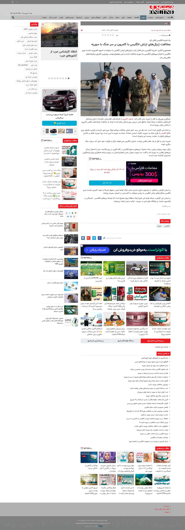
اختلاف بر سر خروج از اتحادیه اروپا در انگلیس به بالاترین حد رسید (147, 418)
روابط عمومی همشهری (115, 2)
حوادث (44, 17)
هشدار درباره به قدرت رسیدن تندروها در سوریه (153, 373)
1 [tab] (68, 78)
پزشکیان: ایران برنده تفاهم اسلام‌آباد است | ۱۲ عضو (150, 23)
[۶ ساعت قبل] (59, 34)
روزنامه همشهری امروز (167, 2)
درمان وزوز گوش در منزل (55, 283)
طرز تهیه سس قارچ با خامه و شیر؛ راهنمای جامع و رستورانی (52, 295)
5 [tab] (57, 78)
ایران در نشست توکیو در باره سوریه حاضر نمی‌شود (152, 430)
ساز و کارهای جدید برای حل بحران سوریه (155, 365)
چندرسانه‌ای (70, 17)
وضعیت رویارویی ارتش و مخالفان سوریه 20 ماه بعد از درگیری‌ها (147, 411)
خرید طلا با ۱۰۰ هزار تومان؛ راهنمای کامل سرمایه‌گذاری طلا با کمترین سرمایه (52, 309)
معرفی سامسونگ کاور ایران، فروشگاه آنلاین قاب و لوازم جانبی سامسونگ (52, 320)
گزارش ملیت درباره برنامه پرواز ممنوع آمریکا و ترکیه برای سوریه (148, 381)
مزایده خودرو (33, 53)
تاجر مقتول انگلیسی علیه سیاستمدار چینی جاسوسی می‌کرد (149, 369)
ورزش (87, 17)
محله (117, 17)
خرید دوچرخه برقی (31, 61)
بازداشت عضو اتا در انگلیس (159, 437)
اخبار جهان (159, 30)
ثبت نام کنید (107, 182)
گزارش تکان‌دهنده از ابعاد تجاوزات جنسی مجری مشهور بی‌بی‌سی (147, 403)
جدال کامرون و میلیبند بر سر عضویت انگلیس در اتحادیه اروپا (148, 441)
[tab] (156, 340)
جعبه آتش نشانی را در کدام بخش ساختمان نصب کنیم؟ (52, 224)
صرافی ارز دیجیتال (31, 69)
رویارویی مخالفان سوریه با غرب (158, 384)
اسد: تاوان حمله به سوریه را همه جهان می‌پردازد (152, 392)
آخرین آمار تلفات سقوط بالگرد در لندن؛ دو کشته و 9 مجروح (149, 399)
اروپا (152, 30)
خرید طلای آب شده (31, 49)
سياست (150, 17)
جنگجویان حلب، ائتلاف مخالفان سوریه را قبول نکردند (151, 426)
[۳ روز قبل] (71, 298)
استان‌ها (79, 17)
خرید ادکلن (20, 41)
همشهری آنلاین (160, 9)
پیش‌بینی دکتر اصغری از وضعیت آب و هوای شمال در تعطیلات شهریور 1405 (52, 261)
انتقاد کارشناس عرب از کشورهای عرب (63, 53)
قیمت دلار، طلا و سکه (162, 509)
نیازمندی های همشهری (152, 2)
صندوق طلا (33, 73)
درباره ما (166, 506)
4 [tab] (60, 78)
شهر (123, 17)
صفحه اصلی (167, 30)
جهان (143, 17)
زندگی (111, 17)
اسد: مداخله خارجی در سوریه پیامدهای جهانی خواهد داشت (149, 388)
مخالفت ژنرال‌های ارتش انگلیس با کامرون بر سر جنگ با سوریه (131, 44)
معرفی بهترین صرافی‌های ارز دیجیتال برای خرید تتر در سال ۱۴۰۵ (53, 214)
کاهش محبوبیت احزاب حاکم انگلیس (156, 407)
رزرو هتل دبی (32, 89)
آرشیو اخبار (159, 17)
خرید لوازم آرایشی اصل (30, 45)
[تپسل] (90, 159)
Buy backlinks (23, 65)
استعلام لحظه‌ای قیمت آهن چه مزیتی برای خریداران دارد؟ (53, 236)
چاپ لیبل (34, 65)
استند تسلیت (21, 53)
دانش (105, 17)
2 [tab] (65, 78)
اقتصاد (136, 17)
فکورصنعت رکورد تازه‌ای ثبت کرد (53, 271)
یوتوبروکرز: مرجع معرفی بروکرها (27, 81)
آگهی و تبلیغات (139, 2)
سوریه (159, 226)
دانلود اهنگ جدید (31, 85)
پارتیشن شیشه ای (31, 77)
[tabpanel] (59, 41)
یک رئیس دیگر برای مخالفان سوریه (157, 396)
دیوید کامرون (127, 118)
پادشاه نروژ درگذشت (161, 347)
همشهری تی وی (128, 2)
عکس (61, 17)
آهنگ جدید (33, 57)
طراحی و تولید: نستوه (91, 526)
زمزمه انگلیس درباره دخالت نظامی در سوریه (154, 434)
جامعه (129, 17)
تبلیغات (166, 512)
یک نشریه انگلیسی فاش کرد (160, 40)
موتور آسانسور (32, 33)
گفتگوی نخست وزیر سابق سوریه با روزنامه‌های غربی (151, 362)
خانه (169, 17)
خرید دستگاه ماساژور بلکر (29, 37)
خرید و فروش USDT (30, 29)
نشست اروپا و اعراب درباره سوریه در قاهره (154, 415)
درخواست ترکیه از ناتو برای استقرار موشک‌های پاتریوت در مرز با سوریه (146, 377)
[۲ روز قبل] (71, 238)
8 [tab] (49, 78)
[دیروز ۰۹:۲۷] (71, 215)
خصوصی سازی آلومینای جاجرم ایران (53, 248)
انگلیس (164, 133)
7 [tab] (51, 78)
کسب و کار (53, 17)
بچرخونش (60, 123)
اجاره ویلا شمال (32, 41)
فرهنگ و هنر (95, 17)
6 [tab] (54, 78)
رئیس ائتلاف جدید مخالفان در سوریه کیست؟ (153, 422)
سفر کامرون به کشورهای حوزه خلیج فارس (154, 358)
